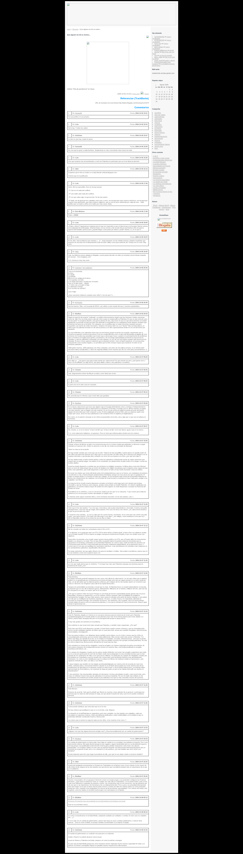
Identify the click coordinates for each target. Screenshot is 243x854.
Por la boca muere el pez (162, 192)
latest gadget (158, 47)
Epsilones (157, 174)
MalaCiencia (158, 190)
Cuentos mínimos (159, 164)
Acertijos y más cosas (161, 158)
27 (69, 685)
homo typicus (160, 133)
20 (69, 426)
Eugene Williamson (160, 50)
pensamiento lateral (162, 144)
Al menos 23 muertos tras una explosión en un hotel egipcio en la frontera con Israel (96, 801)
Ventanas (156, 196)
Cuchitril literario (159, 162)
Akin (77, 251)
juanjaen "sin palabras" (83, 268)
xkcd (167, 209)
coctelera (158, 125)
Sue (155, 55)
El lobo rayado (158, 170)
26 (69, 611)
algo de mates (160, 115)
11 (69, 251)
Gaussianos (157, 178)
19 (69, 403)
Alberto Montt (164, 205)
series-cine (159, 146)
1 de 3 (155, 156)
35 (69, 830)
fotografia (158, 131)
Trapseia (156, 194)
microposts (159, 139)
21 (69, 440)
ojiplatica (158, 142)
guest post (157, 43)
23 (69, 525)
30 (69, 738)
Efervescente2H (159, 168)
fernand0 (78, 113)
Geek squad (158, 60)
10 (69, 237)
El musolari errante (160, 172)
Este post (136, 94)
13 (69, 302)
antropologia (159, 117)
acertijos (158, 113)
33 (69, 797)
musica (157, 140)
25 (69, 573)
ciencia (157, 123)
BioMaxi (78, 403)
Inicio (69, 29)
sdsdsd (156, 52)
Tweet (147, 94)
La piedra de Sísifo (160, 182)
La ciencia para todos (161, 180)
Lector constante (159, 188)
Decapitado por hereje (161, 166)
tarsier (172, 50)
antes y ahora (170, 60)
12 (69, 267)
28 (69, 703)
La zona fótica (158, 186)
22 (69, 504)
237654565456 (159, 37)
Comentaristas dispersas (162, 160)
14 (69, 313)
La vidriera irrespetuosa (162, 184)
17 (69, 381)
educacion (159, 127)
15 (69, 357)
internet (157, 135)
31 (69, 761)
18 (69, 392)
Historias (75, 29)
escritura (158, 129)
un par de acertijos (165, 55)
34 (69, 812)
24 (69, 560)
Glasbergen (166, 207)
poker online (158, 57)
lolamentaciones (161, 137)
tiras (156, 148)
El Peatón (78, 302)
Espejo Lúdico (158, 176)
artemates (158, 119)
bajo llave (158, 121)
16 (69, 369)
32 (69, 776)
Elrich (155, 205)
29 (69, 727)
